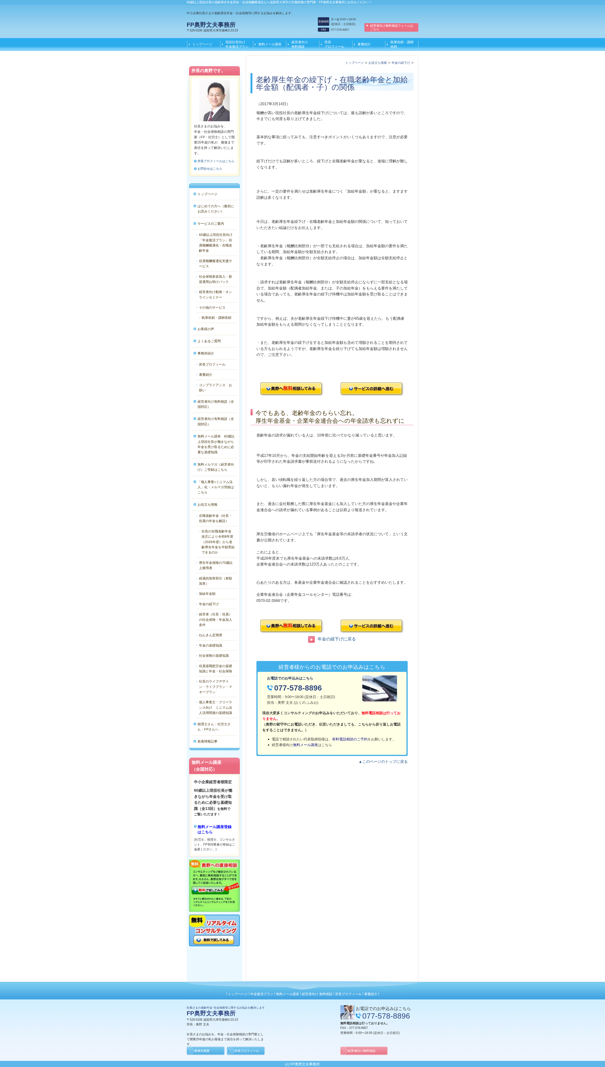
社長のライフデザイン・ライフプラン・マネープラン (215, 686)
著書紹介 (364, 44)
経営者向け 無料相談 (303, 44)
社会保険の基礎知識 (214, 655)
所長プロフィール (212, 364)
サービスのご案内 (211, 223)
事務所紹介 (206, 353)
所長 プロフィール (336, 44)
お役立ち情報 (207, 504)
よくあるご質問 (209, 341)
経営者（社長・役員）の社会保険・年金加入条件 (215, 619)
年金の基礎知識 (210, 645)
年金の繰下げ (209, 604)
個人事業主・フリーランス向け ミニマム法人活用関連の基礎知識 (215, 707)
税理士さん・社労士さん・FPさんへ (214, 726)
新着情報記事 (207, 741)
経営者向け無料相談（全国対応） (216, 404)
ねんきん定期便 (210, 635)
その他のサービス (212, 307)
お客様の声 (206, 329)
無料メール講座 (269, 44)
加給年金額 (207, 594)
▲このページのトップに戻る (383, 762)
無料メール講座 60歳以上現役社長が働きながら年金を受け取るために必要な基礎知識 (216, 444)
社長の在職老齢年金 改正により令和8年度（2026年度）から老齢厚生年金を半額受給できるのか (228, 541)
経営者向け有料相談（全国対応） (216, 421)
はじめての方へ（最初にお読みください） (216, 208)
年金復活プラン (261, 994)
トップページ (202, 44)
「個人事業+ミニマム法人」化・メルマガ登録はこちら (216, 487)
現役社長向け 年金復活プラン (237, 44)
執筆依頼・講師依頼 (402, 44)
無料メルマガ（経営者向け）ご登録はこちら (216, 466)
